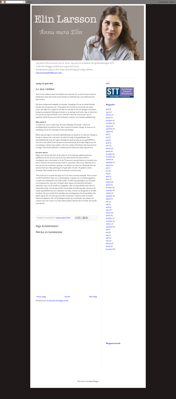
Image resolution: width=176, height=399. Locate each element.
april (107, 109)
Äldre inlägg (93, 297)
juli (107, 134)
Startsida (67, 297)
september (109, 129)
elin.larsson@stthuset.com (49, 72)
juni (107, 137)
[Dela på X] (81, 217)
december (109, 120)
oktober (108, 126)
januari (108, 118)
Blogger (95, 381)
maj (107, 140)
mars (107, 112)
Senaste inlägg (41, 297)
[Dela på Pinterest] (86, 217)
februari (108, 115)
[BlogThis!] (79, 217)
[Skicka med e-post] (76, 217)
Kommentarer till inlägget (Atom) (57, 301)
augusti (108, 132)
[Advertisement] (117, 296)
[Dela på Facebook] (84, 217)
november (109, 123)
